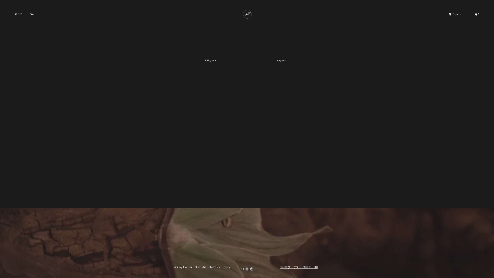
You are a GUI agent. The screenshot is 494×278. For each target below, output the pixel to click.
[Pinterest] (251, 269)
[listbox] (455, 14)
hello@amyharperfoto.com (299, 267)
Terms (214, 267)
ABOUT (18, 14)
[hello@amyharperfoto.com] (242, 269)
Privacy (226, 267)
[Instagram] (247, 269)
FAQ (32, 14)
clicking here (210, 60)
